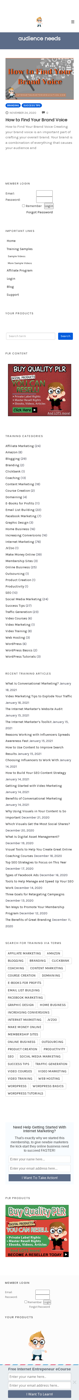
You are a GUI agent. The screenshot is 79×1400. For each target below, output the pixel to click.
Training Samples (20, 249)
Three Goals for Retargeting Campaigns (34, 894)
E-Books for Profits (19, 503)
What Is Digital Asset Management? (32, 837)
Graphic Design (16, 522)
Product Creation (18, 580)
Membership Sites (19, 561)
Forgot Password (39, 212)
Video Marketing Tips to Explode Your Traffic (38, 696)
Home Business (17, 529)
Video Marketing (18, 625)
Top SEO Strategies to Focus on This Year (35, 862)
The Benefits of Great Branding (28, 920)
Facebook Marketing (20, 516)
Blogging (12, 459)
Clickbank (13, 471)
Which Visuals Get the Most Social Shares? (37, 824)
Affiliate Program (19, 270)
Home (11, 241)
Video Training (16, 631)
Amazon (11, 452)
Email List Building (20, 510)
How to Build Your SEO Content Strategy (35, 773)
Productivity (14, 586)
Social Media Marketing (23, 599)
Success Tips (31, 105)
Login (11, 279)
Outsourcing (15, 574)
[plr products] (37, 1231)
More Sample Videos (20, 263)
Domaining (13, 497)
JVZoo (9, 548)
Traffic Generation (18, 612)
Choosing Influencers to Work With (32, 760)
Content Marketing (19, 484)
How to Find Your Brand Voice (36, 120)
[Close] (74, 1382)
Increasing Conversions (23, 535)
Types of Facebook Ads (22, 875)
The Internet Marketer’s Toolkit (28, 722)
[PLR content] (39, 390)
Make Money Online (20, 554)
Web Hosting (15, 637)
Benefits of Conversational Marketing (33, 798)
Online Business (17, 567)
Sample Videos (16, 256)
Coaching (12, 478)
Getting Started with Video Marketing (33, 786)
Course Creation (17, 491)
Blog (10, 287)
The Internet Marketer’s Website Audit (34, 709)
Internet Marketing (19, 542)
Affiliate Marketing (19, 446)
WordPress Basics (18, 650)
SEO (8, 593)
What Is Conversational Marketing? (32, 683)
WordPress (13, 644)
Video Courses (16, 618)
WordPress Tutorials (20, 656)
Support (13, 295)
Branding (13, 105)
